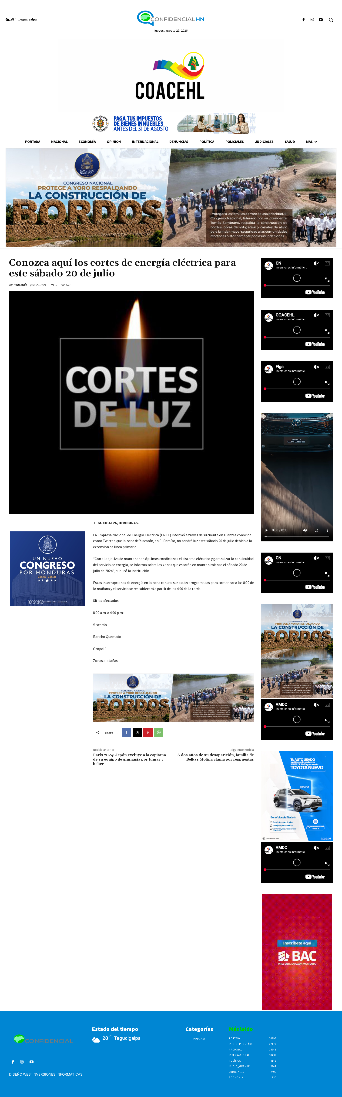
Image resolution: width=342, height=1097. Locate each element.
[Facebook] (303, 20)
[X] (137, 732)
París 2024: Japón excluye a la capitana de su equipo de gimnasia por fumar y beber (129, 759)
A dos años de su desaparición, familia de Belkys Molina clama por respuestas (215, 757)
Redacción (20, 285)
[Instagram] (312, 20)
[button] (330, 19)
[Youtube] (321, 20)
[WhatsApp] (158, 732)
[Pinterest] (148, 732)
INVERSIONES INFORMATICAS (58, 1074)
